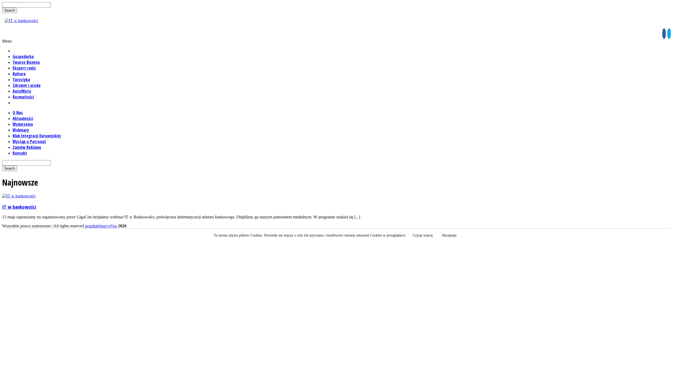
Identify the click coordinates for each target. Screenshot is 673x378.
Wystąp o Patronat (29, 141)
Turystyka (21, 79)
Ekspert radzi (24, 68)
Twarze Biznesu (26, 62)
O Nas (18, 113)
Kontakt (20, 153)
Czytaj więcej (423, 235)
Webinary (21, 130)
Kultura (19, 74)
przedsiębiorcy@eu (101, 226)
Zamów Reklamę (27, 147)
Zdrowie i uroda (26, 85)
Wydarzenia (23, 124)
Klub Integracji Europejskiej (37, 136)
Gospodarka (23, 56)
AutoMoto (22, 91)
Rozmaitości (23, 97)
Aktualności (23, 118)
